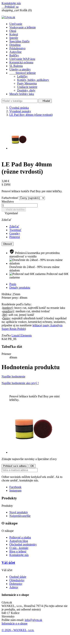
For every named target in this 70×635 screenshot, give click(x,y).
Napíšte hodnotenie (13, 376)
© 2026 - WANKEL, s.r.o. (18, 630)
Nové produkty (18, 512)
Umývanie (15, 23)
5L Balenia (16, 66)
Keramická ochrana (21, 62)
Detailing (15, 45)
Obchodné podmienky (23, 544)
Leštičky (22, 76)
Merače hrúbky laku (21, 94)
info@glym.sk (33, 620)
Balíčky (14, 55)
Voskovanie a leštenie (22, 27)
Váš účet (8, 562)
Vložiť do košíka (13, 209)
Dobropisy (15, 583)
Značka (6, 335)
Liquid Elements (21, 335)
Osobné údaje (17, 576)
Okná (12, 30)
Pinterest (14, 237)
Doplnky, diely (26, 90)
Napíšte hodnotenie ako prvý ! (20, 383)
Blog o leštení (17, 551)
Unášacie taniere (27, 87)
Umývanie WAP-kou (22, 59)
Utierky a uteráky (20, 69)
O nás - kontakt (18, 548)
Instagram (15, 490)
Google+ (14, 233)
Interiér (13, 38)
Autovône (15, 52)
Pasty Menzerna (27, 83)
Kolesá (13, 34)
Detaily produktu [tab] (19, 287)
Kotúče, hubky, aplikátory (33, 80)
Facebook (15, 487)
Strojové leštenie (22, 73)
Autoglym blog (18, 541)
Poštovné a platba (20, 537)
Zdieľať (14, 226)
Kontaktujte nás (11, 3)
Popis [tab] (12, 284)
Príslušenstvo (17, 48)
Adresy (13, 587)
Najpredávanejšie (20, 515)
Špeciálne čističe (19, 41)
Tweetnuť (15, 230)
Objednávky (16, 580)
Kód (5, 339)
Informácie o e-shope (14, 623)
